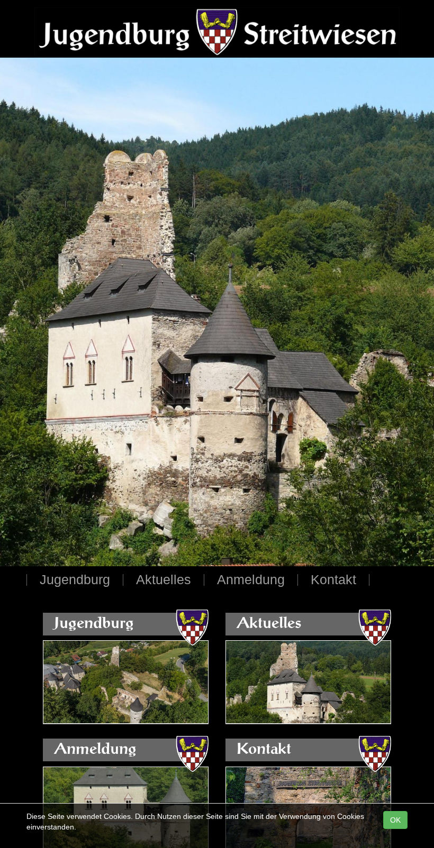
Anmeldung (251, 580)
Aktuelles (163, 580)
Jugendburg (75, 580)
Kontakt (333, 580)
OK (395, 820)
